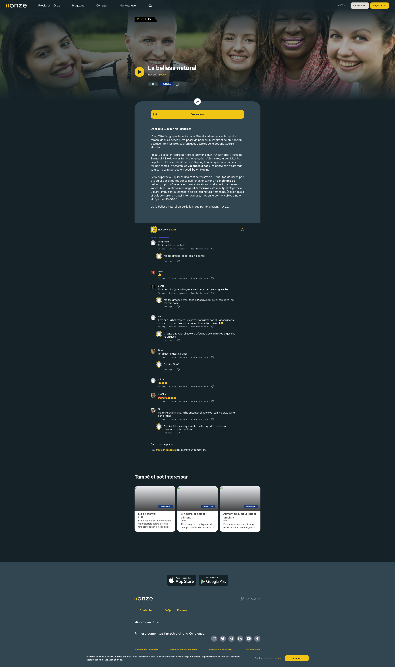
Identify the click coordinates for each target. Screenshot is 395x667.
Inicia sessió (359, 5)
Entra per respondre (178, 249)
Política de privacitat (221, 649)
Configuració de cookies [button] (268, 658)
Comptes (102, 5)
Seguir (162, 74)
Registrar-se (379, 5)
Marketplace (128, 5)
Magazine (78, 5)
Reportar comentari (200, 249)
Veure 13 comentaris (160, 237)
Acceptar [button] (296, 658)
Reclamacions (252, 649)
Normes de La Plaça (146, 649)
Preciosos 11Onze (49, 5)
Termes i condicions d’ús (183, 649)
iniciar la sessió (167, 449)
